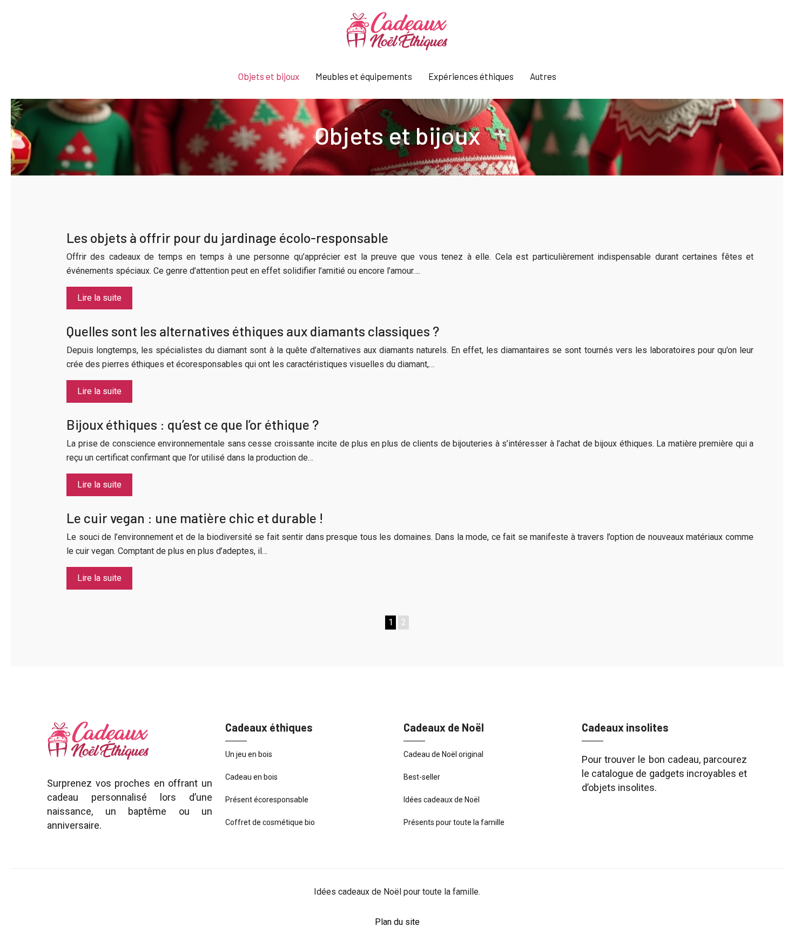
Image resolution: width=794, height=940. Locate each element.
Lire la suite (99, 298)
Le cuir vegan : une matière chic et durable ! (195, 518)
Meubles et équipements (363, 76)
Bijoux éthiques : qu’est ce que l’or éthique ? (192, 424)
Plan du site (397, 922)
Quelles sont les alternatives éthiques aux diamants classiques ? (252, 331)
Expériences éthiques (471, 76)
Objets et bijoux (268, 76)
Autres (543, 76)
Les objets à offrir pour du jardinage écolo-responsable (227, 237)
